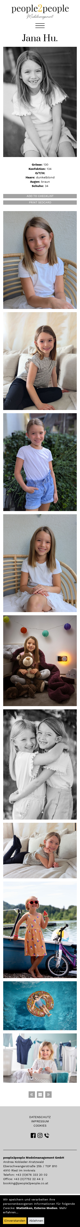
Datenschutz (40, 1117)
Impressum (40, 1121)
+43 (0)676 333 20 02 (31, 1174)
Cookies (40, 1125)
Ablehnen (36, 1220)
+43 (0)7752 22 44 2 (28, 1179)
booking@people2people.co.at (25, 1183)
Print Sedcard (40, 202)
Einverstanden (14, 1220)
